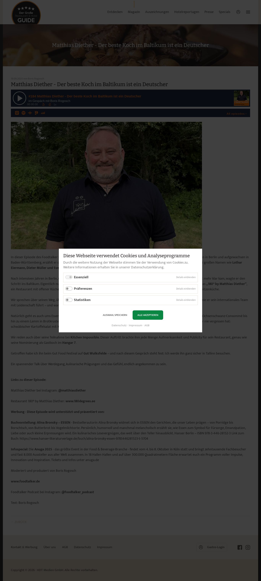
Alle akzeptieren (147, 315)
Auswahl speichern (115, 315)
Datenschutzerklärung (147, 267)
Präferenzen (83, 289)
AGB (146, 325)
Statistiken (82, 300)
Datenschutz (119, 325)
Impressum (135, 325)
